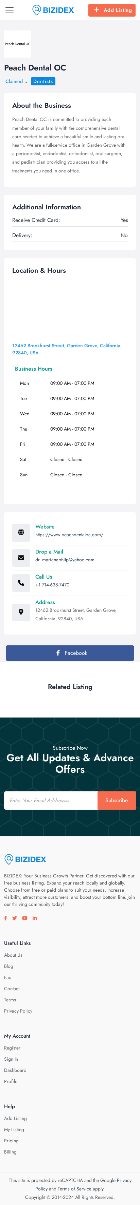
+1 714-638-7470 (52, 584)
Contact (11, 988)
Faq (8, 977)
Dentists (43, 81)
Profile (10, 1081)
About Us (13, 955)
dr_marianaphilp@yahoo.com (64, 559)
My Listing (14, 1129)
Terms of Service (74, 1188)
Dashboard (15, 1070)
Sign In (11, 1059)
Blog (8, 966)
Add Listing (118, 10)
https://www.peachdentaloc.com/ (69, 534)
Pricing (11, 1140)
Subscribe (116, 800)
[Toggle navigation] (9, 10)
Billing (10, 1151)
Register (12, 1047)
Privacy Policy (18, 1010)
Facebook (75, 653)
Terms (10, 999)
